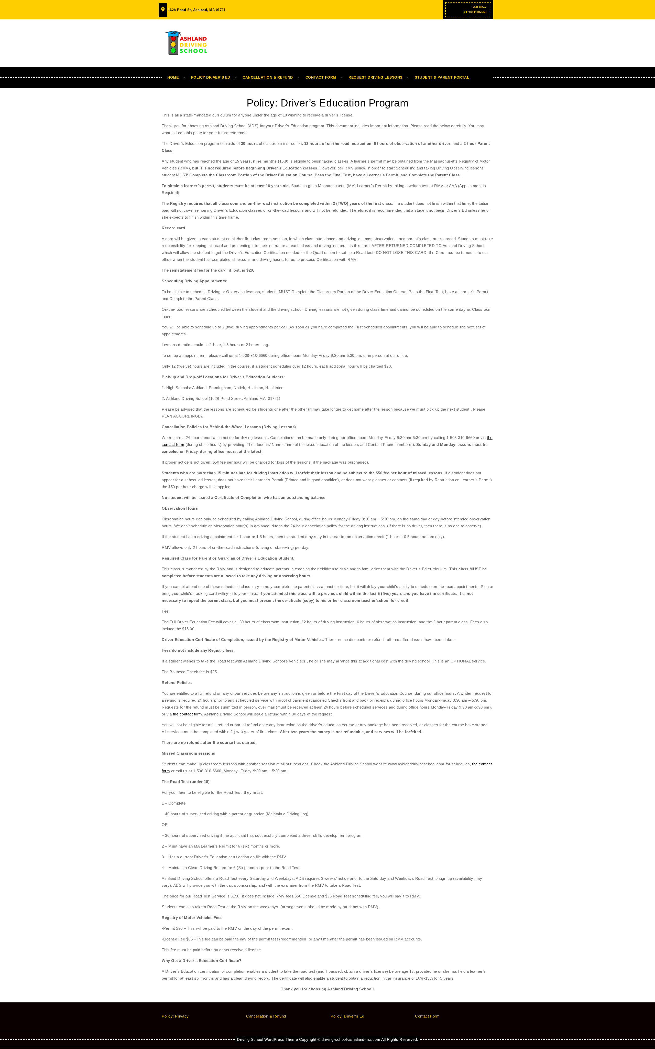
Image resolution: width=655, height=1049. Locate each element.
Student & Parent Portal (442, 77)
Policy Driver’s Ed (210, 77)
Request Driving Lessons (375, 77)
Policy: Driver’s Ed (347, 1016)
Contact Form (320, 77)
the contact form (187, 714)
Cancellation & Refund (268, 77)
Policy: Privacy (175, 1016)
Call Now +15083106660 (477, 11)
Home (173, 77)
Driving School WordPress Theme (267, 1039)
